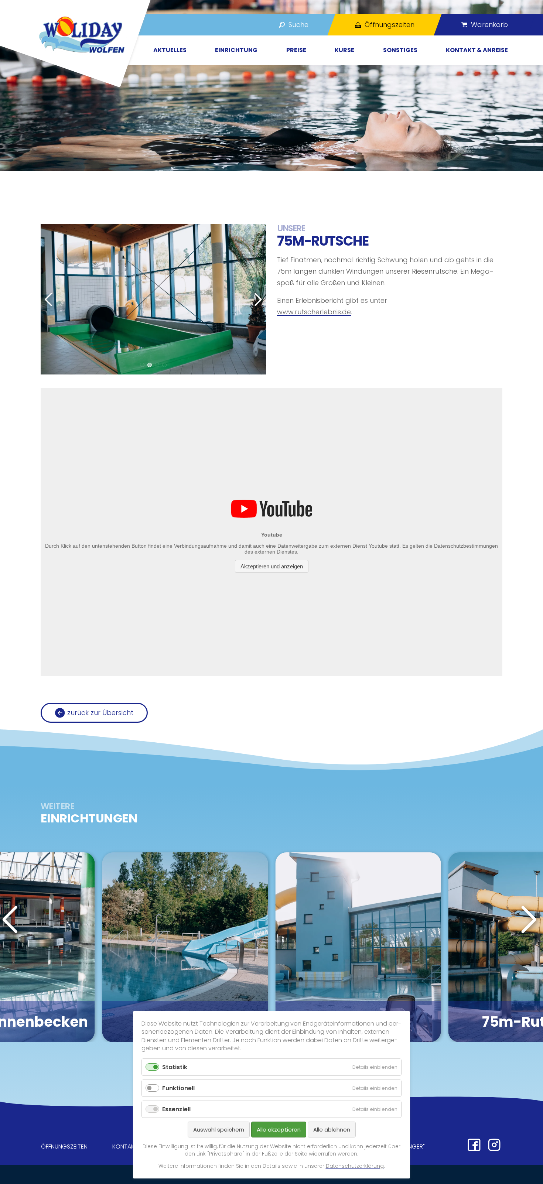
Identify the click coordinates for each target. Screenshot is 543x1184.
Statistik (174, 1067)
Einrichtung (236, 50)
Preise (296, 50)
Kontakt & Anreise (477, 50)
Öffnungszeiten (64, 1146)
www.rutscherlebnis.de (314, 311)
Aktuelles (170, 50)
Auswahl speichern (218, 1129)
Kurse (344, 50)
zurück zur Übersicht (100, 712)
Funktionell (178, 1088)
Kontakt (125, 1146)
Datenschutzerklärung (355, 1166)
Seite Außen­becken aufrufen (185, 947)
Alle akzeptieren (279, 1129)
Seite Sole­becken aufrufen (358, 947)
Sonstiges (400, 50)
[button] (142, 365)
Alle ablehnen (331, 1129)
